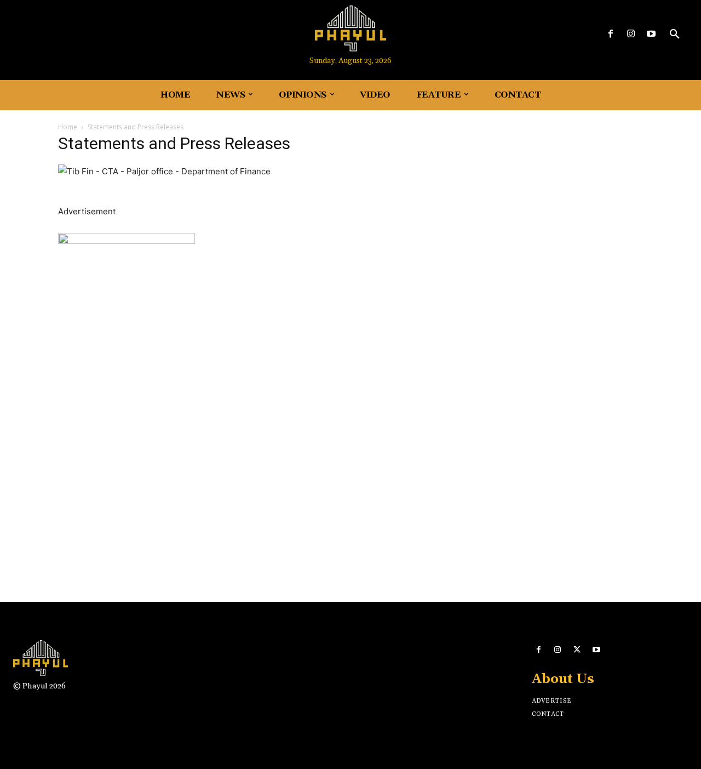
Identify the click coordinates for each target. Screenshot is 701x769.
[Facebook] (610, 34)
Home (67, 127)
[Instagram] (631, 34)
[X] (577, 650)
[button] (675, 34)
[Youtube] (651, 34)
